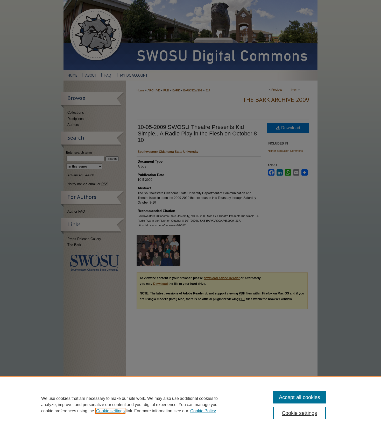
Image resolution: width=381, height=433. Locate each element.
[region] (190, 404)
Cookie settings (110, 411)
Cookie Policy (203, 411)
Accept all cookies (299, 397)
